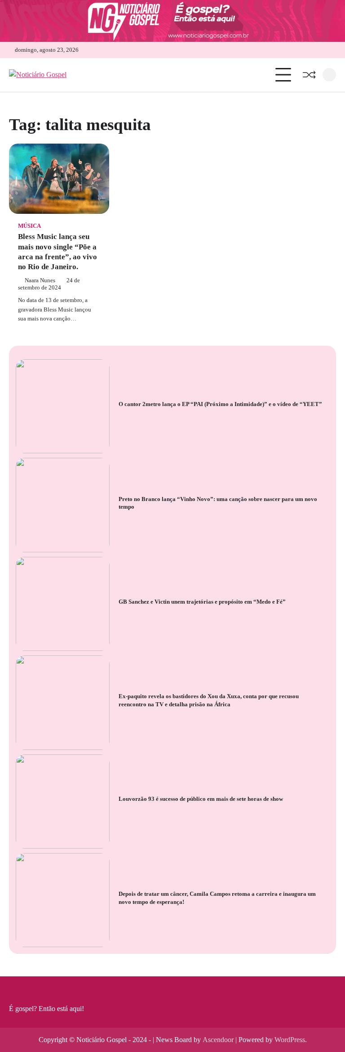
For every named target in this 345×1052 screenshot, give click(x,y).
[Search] (329, 74)
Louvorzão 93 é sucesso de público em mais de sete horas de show (201, 798)
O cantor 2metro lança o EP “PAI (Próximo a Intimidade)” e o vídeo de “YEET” (220, 404)
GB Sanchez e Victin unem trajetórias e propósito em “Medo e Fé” (202, 601)
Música (29, 226)
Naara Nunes (40, 280)
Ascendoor (218, 1039)
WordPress (289, 1039)
